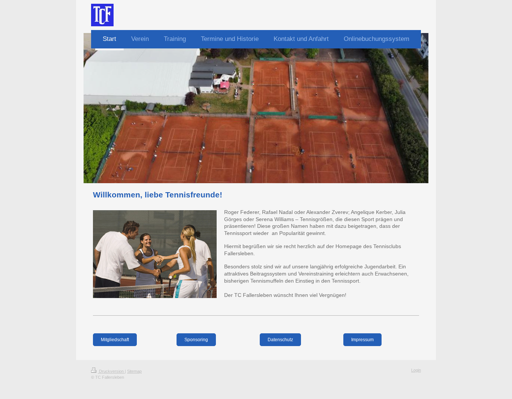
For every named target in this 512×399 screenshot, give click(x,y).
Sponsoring (196, 339)
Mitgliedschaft (115, 339)
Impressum (362, 339)
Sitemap (134, 371)
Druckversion (111, 371)
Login (416, 370)
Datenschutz (280, 339)
